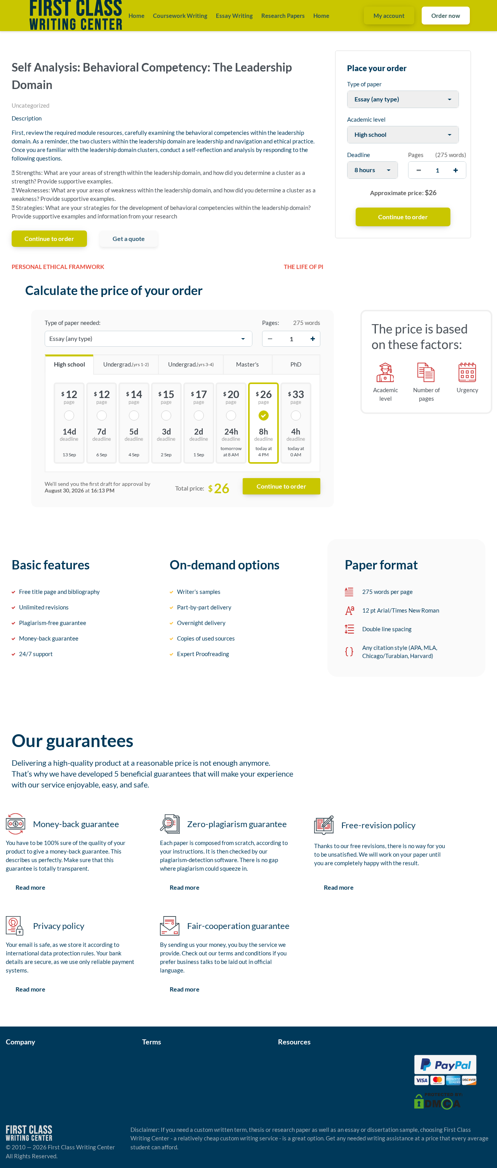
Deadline (358, 154)
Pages (416, 154)
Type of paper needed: (73, 322)
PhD (295, 364)
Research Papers (283, 15)
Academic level (366, 119)
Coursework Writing (180, 15)
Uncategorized (30, 105)
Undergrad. (126, 364)
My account (389, 15)
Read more (30, 887)
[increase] (455, 170)
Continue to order (49, 238)
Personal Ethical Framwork (58, 266)
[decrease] (418, 170)
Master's (247, 364)
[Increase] (312, 339)
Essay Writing (234, 15)
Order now (445, 15)
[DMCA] (438, 1100)
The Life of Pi (303, 266)
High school (69, 364)
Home (136, 15)
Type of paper (364, 83)
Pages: (270, 322)
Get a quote (129, 238)
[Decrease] (269, 339)
